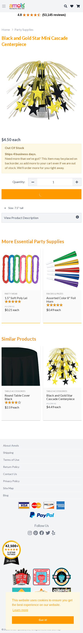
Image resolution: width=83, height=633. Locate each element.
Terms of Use (11, 459)
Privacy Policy (11, 481)
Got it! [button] (43, 619)
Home (6, 29)
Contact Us (10, 474)
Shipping (8, 452)
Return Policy (11, 466)
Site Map (8, 488)
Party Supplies (23, 29)
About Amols (11, 445)
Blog (5, 495)
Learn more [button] (20, 610)
